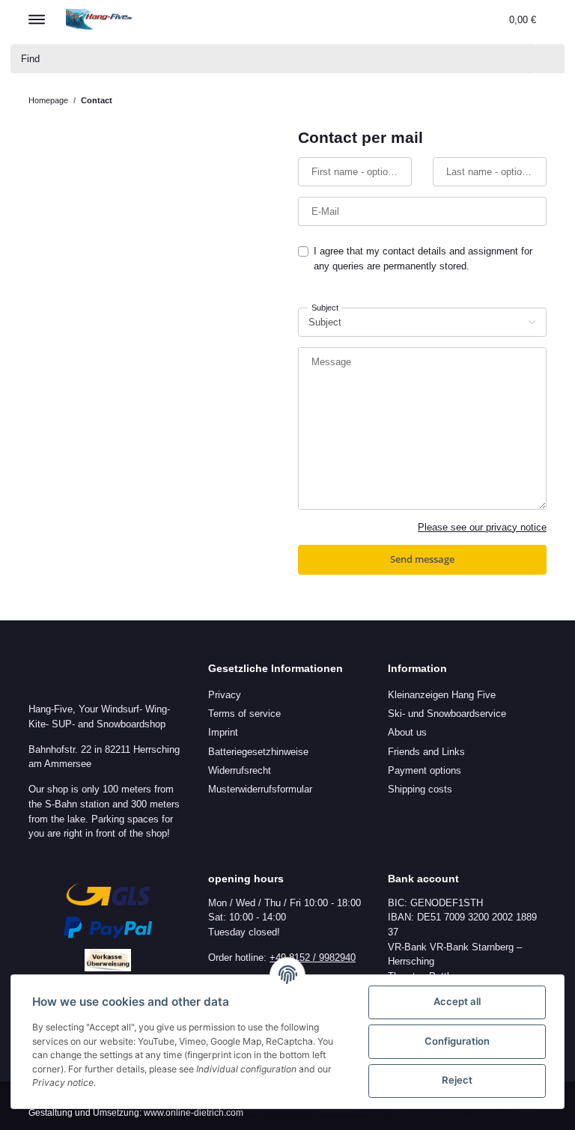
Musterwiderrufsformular (260, 789)
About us (407, 732)
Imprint (223, 732)
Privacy (224, 694)
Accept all (457, 1001)
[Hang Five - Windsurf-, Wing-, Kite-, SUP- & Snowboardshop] (99, 19)
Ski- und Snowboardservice (447, 713)
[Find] (550, 58)
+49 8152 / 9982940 (313, 957)
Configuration (457, 1041)
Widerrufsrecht (239, 770)
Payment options (424, 770)
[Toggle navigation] (36, 12)
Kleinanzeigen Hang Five (442, 694)
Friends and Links (426, 751)
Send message (422, 559)
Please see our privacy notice (482, 527)
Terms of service (244, 713)
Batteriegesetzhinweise (258, 751)
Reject (457, 1080)
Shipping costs (420, 789)
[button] (423, 19)
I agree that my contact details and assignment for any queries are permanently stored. (423, 258)
